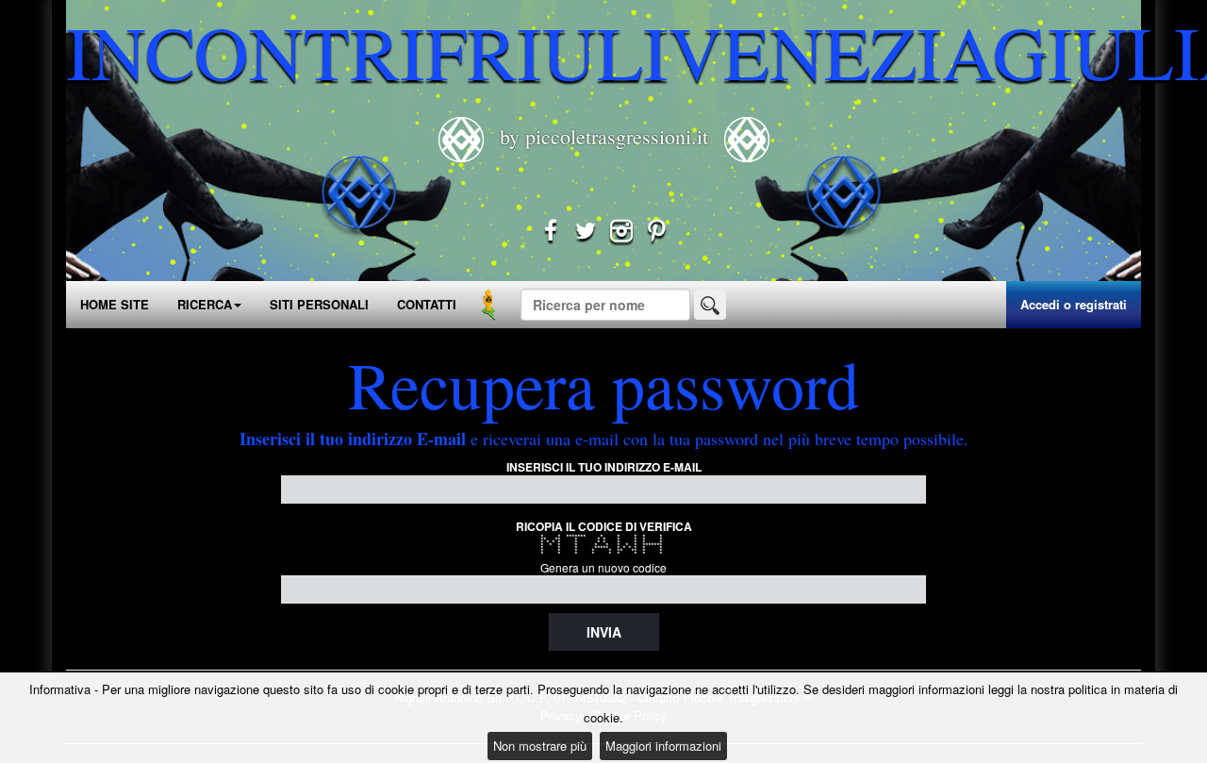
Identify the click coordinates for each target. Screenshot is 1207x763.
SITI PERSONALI (319, 304)
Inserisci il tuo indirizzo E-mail (604, 466)
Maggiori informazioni (663, 746)
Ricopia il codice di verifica (604, 526)
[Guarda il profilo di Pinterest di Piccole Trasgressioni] (657, 233)
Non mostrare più (540, 746)
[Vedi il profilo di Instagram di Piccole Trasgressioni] (621, 233)
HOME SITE (114, 304)
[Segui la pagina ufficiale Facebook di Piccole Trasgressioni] (551, 233)
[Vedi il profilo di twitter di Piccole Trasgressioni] (586, 233)
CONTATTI (426, 304)
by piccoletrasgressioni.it (604, 136)
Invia (604, 631)
